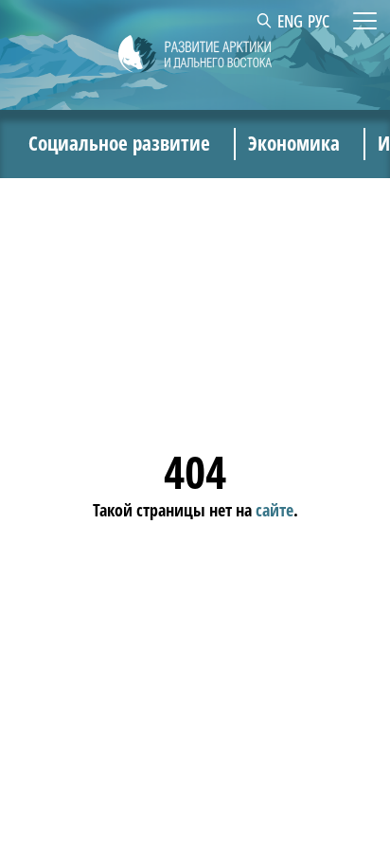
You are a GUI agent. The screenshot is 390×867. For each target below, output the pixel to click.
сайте (274, 509)
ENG (290, 20)
